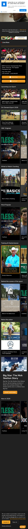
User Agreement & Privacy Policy (18, 518)
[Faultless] (10, 144)
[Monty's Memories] (10, 259)
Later (14, 10)
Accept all (6, 522)
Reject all (15, 522)
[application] (14, 14)
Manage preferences (6, 526)
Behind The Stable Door (8, 313)
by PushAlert (4, 11)
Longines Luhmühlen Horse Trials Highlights (9, 352)
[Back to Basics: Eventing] (10, 183)
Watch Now (15, 77)
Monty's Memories (7, 275)
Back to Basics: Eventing (8, 198)
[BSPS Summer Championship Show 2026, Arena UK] (10, 94)
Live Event (14, 81)
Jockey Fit (24, 431)
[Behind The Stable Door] (10, 298)
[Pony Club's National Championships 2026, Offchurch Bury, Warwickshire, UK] (10, 115)
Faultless (4, 160)
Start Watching (10, 392)
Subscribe (23, 10)
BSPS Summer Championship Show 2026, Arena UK (10, 102)
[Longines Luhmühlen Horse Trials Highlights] (10, 336)
